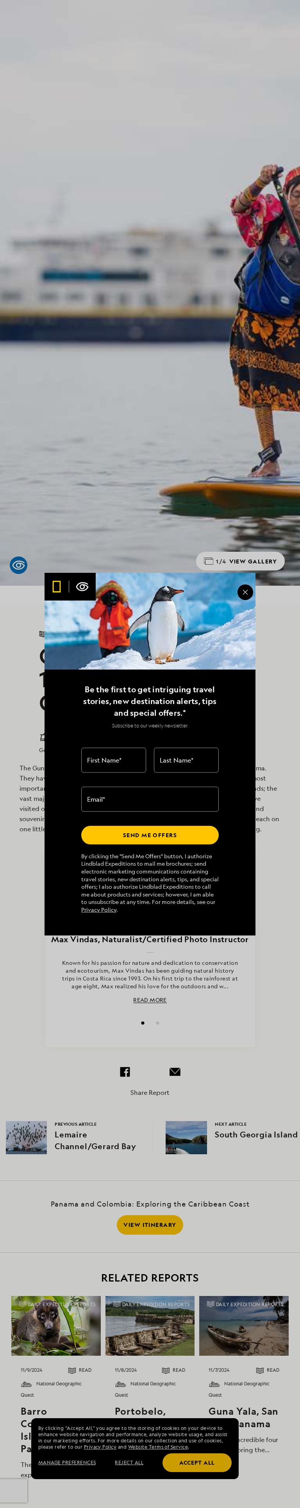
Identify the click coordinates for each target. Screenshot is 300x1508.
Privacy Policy (98, 909)
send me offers (150, 835)
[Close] (245, 592)
